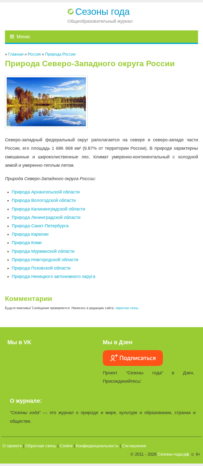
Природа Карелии (30, 234)
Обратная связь (40, 446)
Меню (23, 36)
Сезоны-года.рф (173, 454)
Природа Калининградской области (48, 209)
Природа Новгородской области (45, 259)
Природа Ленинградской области (46, 217)
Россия (34, 54)
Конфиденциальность (97, 446)
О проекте (12, 446)
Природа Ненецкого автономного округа (53, 276)
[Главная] (71, 12)
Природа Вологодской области (44, 200)
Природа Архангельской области (46, 192)
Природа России (60, 54)
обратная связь (126, 308)
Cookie (66, 446)
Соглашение (134, 446)
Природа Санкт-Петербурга (40, 225)
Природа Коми (27, 242)
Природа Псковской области (41, 268)
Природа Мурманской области (43, 251)
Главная (16, 54)
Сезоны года (102, 11)
